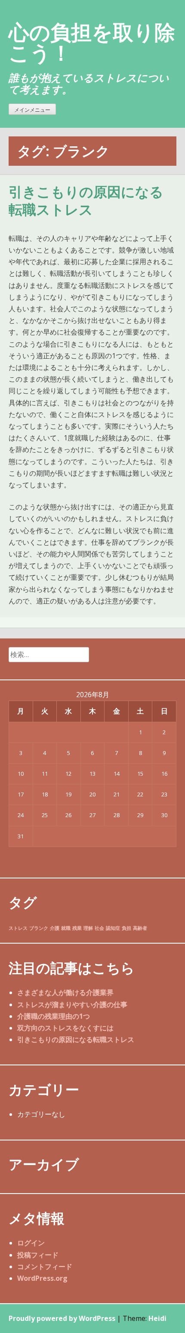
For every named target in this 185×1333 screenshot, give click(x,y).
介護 (54, 928)
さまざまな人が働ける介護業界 (65, 992)
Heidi (157, 1318)
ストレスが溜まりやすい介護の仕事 (72, 1004)
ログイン (31, 1243)
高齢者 (140, 928)
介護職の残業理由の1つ (53, 1016)
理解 (88, 928)
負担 (126, 928)
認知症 (113, 928)
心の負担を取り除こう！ (92, 42)
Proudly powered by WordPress (62, 1318)
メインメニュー (32, 110)
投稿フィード (38, 1255)
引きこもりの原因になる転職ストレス (86, 201)
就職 (66, 928)
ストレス (18, 928)
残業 (77, 928)
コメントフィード (44, 1266)
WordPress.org (42, 1278)
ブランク (38, 928)
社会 (99, 928)
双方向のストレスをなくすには (65, 1028)
